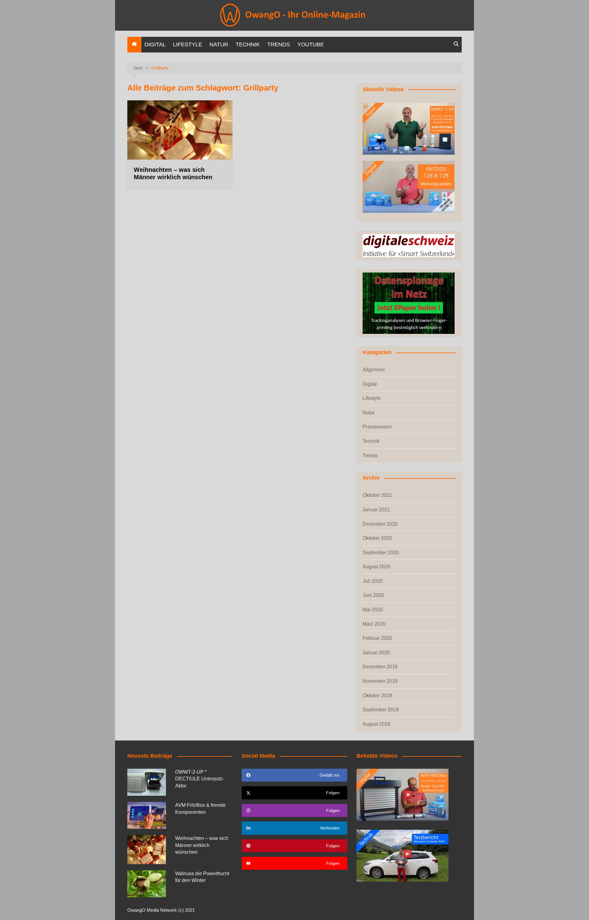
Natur (219, 44)
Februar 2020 (377, 638)
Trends (278, 44)
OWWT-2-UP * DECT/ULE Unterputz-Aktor (199, 778)
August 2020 (376, 566)
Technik (248, 44)
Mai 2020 (373, 609)
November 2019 (380, 681)
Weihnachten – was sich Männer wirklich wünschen (201, 845)
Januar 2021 (376, 509)
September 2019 (381, 709)
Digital (155, 44)
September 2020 (381, 552)
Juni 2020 (373, 595)
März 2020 (374, 624)
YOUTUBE (310, 44)
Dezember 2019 (380, 666)
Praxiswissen (377, 426)
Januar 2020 (376, 652)
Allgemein (374, 369)
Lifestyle (187, 44)
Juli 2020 (373, 581)
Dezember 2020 (380, 524)
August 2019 (376, 724)
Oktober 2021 (377, 495)
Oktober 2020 (377, 538)
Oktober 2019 (377, 695)
